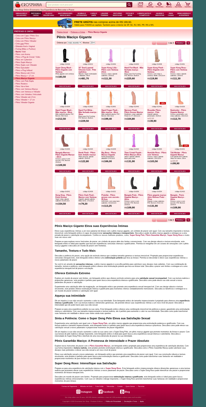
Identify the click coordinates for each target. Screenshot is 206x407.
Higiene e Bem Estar (159, 14)
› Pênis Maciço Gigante (24, 78)
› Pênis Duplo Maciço (23, 62)
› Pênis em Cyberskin (23, 60)
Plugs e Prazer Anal (48, 14)
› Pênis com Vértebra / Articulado (27, 94)
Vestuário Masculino (117, 14)
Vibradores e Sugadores (21, 14)
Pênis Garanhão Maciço (156, 235)
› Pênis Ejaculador (21, 68)
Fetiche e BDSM (130, 14)
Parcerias (141, 386)
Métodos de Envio (86, 386)
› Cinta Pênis (21, 44)
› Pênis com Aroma (22, 54)
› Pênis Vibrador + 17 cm (24, 100)
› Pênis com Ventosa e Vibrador (27, 92)
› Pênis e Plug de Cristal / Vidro (27, 57)
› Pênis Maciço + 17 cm (24, 76)
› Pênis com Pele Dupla (24, 81)
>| (188, 43)
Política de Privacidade (113, 401)
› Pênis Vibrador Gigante (24, 102)
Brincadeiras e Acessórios (184, 14)
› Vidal (20, 52)
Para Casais (171, 14)
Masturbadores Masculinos (65, 14)
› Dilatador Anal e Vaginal (24, 46)
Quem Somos (130, 386)
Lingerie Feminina (104, 14)
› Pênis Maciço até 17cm (24, 73)
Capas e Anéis (93, 14)
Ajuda (142, 401)
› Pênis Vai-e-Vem (21, 86)
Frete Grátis (99, 386)
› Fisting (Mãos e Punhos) (24, 49)
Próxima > (180, 43)
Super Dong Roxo (175, 235)
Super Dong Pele (137, 235)
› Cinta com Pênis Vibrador (25, 41)
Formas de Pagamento (69, 386)
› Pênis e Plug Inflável (23, 70)
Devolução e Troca (130, 401)
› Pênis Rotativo (20, 84)
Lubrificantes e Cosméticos (144, 14)
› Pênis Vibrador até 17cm (25, 97)
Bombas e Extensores (82, 14)
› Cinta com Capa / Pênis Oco (26, 36)
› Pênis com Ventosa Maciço (26, 89)
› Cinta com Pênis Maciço (24, 38)
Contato (120, 386)
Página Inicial (62, 32)
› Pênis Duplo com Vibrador (25, 65)
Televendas (110, 386)
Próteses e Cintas (36, 14)
